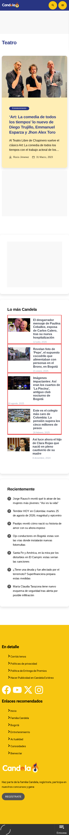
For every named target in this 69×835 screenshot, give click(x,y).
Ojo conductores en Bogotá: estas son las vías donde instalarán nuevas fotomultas (36, 540)
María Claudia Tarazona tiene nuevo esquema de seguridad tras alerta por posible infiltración (35, 591)
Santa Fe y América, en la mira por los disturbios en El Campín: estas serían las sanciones (36, 557)
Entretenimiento (19, 108)
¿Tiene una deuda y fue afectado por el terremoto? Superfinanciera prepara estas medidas (36, 574)
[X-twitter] (28, 689)
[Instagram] (39, 689)
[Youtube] (17, 689)
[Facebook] (6, 689)
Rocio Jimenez (21, 157)
